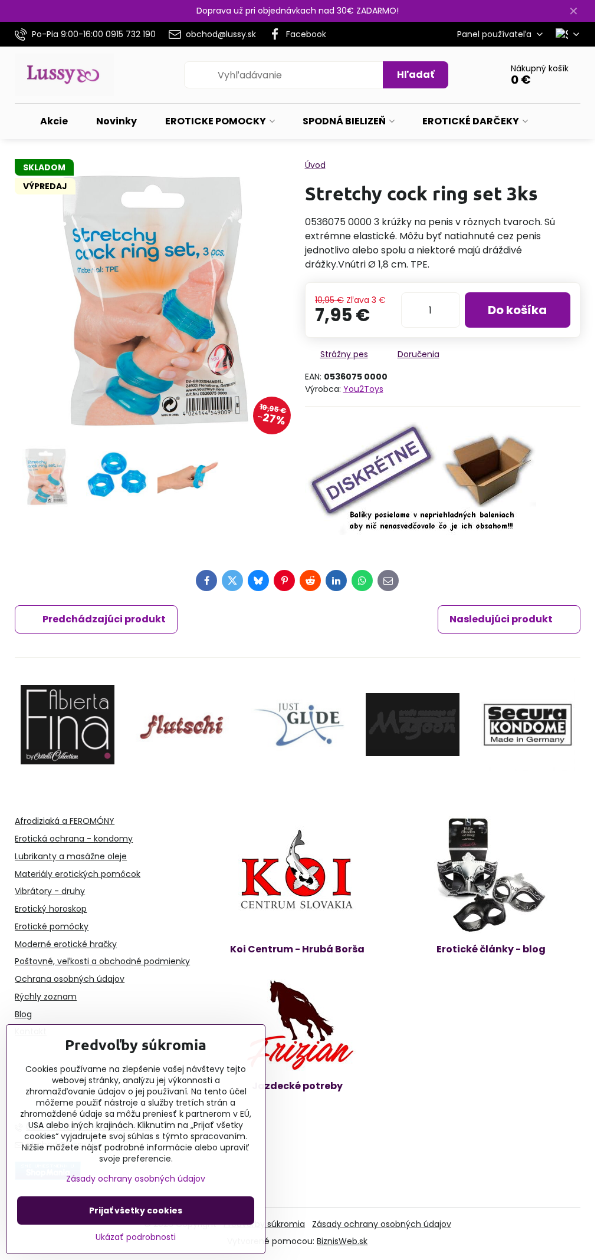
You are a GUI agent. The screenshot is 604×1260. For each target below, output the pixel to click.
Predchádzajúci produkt (104, 619)
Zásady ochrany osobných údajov (381, 1224)
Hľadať (415, 74)
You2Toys (363, 389)
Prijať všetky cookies (135, 1210)
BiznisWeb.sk (342, 1241)
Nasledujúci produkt (501, 619)
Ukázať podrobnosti (136, 1237)
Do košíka (517, 310)
